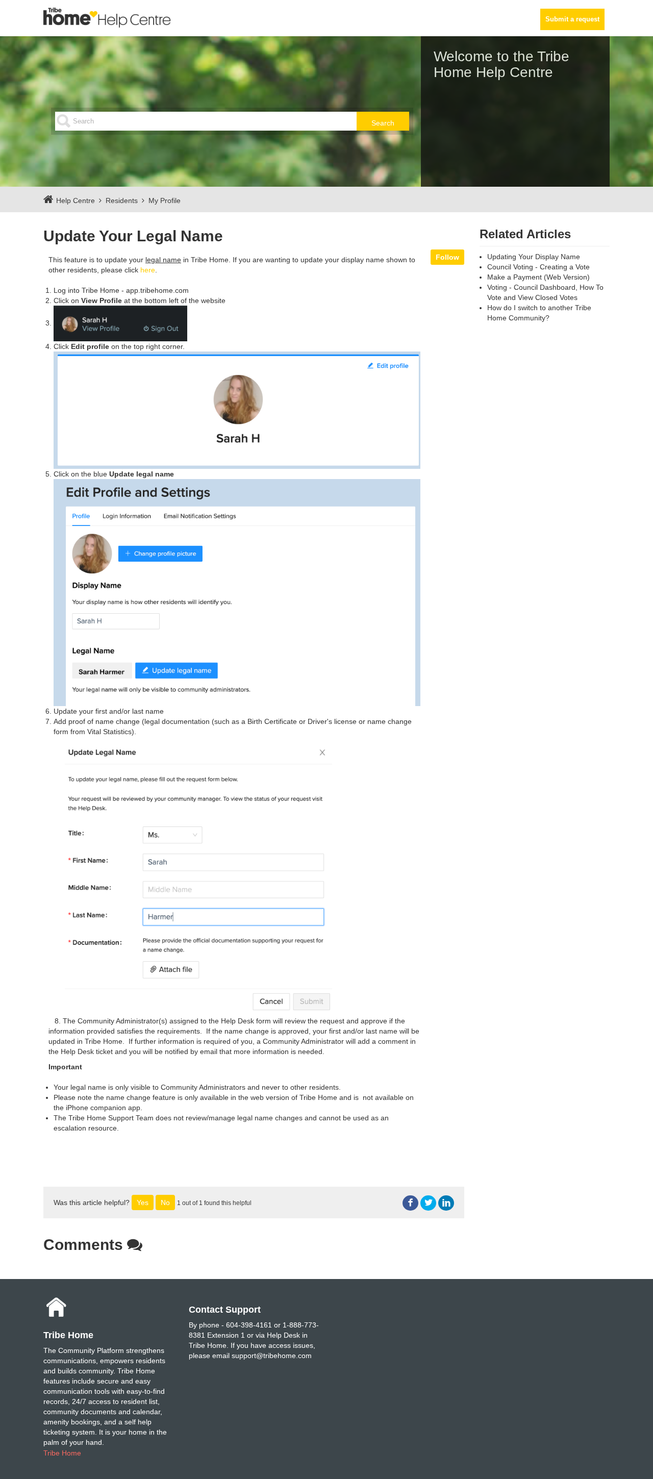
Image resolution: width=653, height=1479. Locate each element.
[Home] (107, 17)
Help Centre (75, 200)
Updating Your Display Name (533, 257)
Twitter (428, 1203)
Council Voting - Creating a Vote (538, 267)
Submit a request (572, 19)
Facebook (410, 1203)
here (147, 270)
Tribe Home (62, 1453)
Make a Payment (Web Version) (538, 277)
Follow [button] (447, 257)
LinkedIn (446, 1203)
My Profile (164, 200)
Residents (122, 200)
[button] (143, 1202)
